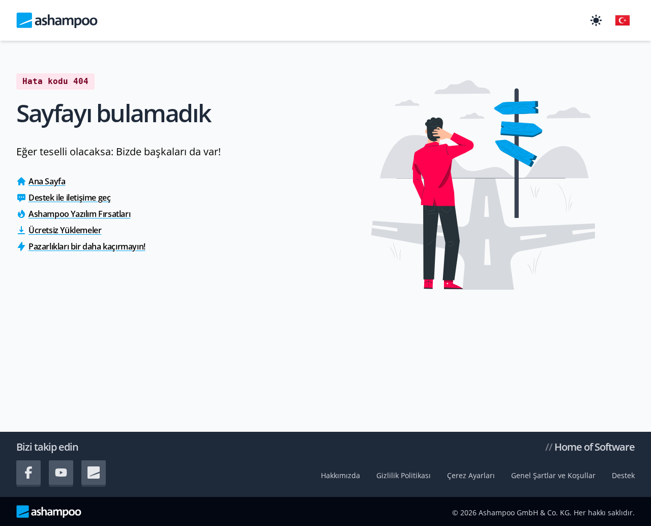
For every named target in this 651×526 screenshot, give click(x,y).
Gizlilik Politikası (403, 475)
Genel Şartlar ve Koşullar (553, 475)
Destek (623, 475)
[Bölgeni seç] (622, 20)
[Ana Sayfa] (57, 20)
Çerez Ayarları (471, 475)
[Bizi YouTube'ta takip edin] (61, 472)
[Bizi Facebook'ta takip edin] (28, 472)
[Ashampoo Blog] (93, 472)
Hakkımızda (340, 475)
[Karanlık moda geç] (596, 20)
